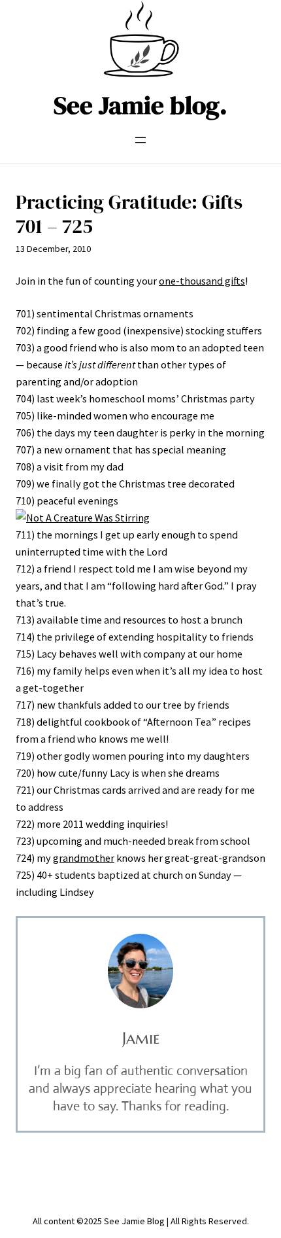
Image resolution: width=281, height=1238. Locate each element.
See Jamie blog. (140, 105)
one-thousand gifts (202, 280)
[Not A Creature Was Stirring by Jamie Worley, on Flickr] (83, 517)
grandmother (83, 857)
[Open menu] (140, 140)
